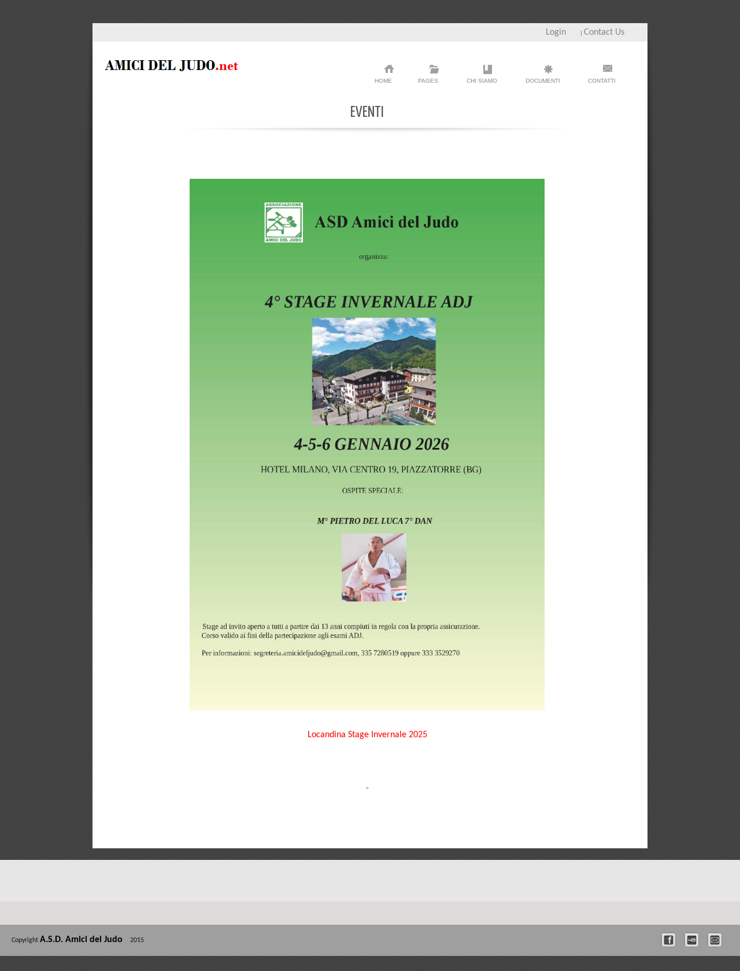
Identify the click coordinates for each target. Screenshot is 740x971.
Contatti (602, 81)
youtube (694, 940)
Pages (428, 84)
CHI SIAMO (482, 84)
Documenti (543, 84)
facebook (671, 940)
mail (717, 940)
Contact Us (604, 32)
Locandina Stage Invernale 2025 (367, 735)
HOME (383, 81)
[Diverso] (177, 68)
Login (556, 32)
